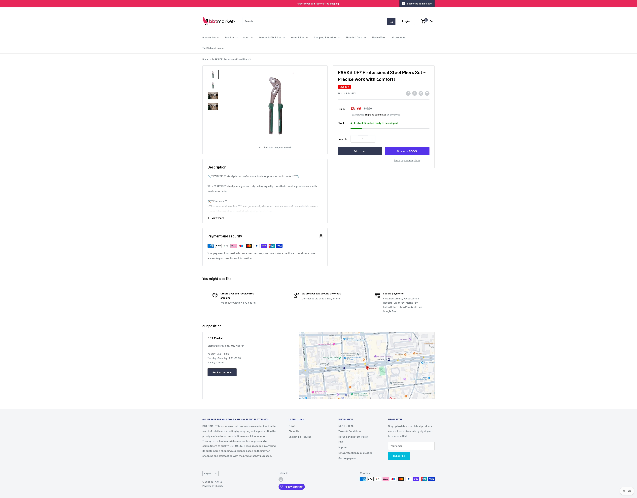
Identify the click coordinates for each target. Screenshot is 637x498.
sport (246, 37)
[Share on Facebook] (408, 93)
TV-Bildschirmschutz (214, 48)
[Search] (391, 21)
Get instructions (222, 372)
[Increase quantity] (371, 138)
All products (398, 37)
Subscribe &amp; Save (419, 3)
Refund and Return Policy (353, 436)
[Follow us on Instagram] (281, 479)
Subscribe (399, 455)
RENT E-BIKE (346, 425)
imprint (342, 447)
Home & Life (297, 37)
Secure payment (347, 458)
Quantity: (343, 138)
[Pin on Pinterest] (414, 93)
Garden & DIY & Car (270, 37)
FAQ (340, 441)
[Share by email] (427, 93)
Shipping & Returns (300, 436)
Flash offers (379, 37)
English (207, 473)
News (292, 425)
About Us (294, 431)
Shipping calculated (375, 114)
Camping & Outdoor (325, 37)
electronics (209, 37)
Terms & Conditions (349, 431)
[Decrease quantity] (354, 138)
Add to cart (360, 151)
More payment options (407, 160)
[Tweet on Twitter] (421, 93)
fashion (229, 37)
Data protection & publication (355, 452)
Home (205, 59)
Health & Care (354, 37)
